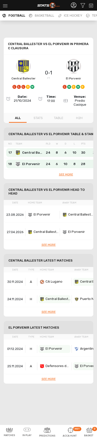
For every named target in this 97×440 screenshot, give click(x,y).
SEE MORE (66, 174)
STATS (38, 118)
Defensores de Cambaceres (58, 366)
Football (16, 15)
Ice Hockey (73, 15)
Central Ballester (23, 78)
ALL (18, 118)
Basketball (44, 15)
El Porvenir (73, 78)
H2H (79, 118)
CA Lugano (54, 281)
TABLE (58, 118)
